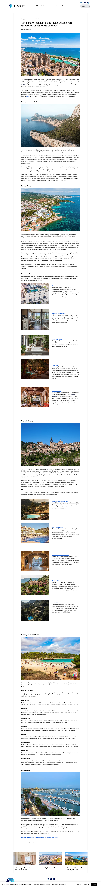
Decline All (86, 884)
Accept (94, 884)
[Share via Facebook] (22, 842)
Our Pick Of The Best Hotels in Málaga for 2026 (76, 869)
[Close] (99, 884)
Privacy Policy (62, 884)
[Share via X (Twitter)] (26, 842)
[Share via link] (33, 842)
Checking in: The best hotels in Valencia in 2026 (24, 869)
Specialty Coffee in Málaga (49, 868)
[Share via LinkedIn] (30, 842)
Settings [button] (79, 884)
